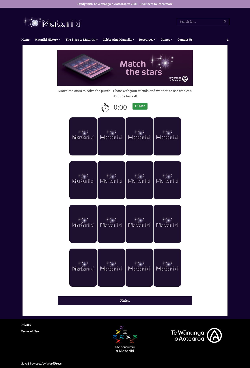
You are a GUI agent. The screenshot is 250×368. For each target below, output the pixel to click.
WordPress (54, 363)
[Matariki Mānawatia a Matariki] (53, 21)
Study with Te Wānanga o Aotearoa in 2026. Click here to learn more (125, 4)
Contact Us (185, 39)
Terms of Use (30, 331)
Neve (24, 363)
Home (25, 39)
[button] (59, 39)
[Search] (225, 21)
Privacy (26, 324)
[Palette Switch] (227, 39)
